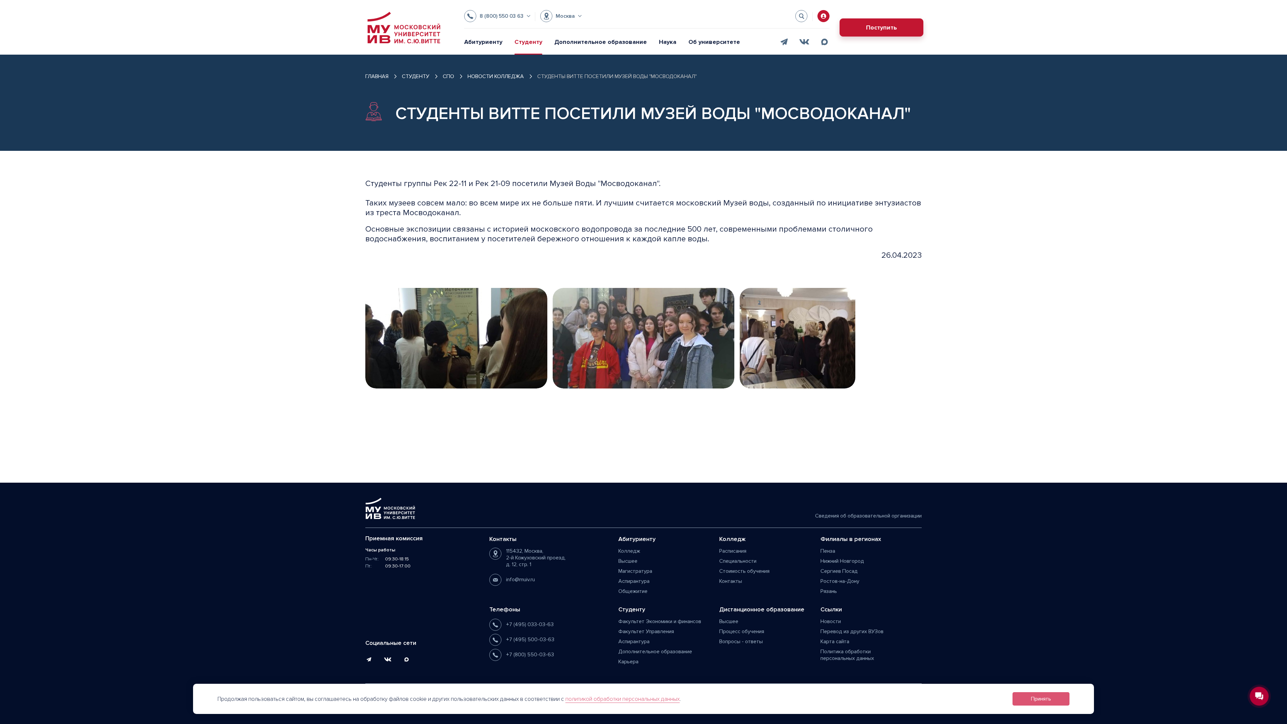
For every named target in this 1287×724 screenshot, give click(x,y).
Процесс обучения (741, 631)
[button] (497, 16)
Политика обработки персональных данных (847, 655)
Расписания (732, 551)
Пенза (827, 551)
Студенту (528, 42)
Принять (1041, 699)
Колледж (629, 551)
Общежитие (633, 591)
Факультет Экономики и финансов (659, 621)
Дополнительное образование (600, 42)
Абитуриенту (483, 42)
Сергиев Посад (839, 571)
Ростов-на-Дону (839, 581)
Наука (667, 42)
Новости (830, 621)
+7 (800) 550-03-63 (530, 654)
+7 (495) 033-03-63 (530, 624)
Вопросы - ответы (741, 641)
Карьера (628, 661)
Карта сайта (834, 641)
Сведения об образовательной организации (868, 515)
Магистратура (635, 571)
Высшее (627, 561)
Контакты (730, 581)
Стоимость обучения (744, 571)
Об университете (714, 42)
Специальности (737, 561)
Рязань (828, 591)
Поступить (881, 27)
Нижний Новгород (842, 561)
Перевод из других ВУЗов (851, 631)
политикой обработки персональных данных (622, 699)
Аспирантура (634, 581)
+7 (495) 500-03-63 (530, 639)
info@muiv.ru (520, 579)
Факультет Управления (646, 631)
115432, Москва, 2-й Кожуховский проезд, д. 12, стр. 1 (536, 558)
